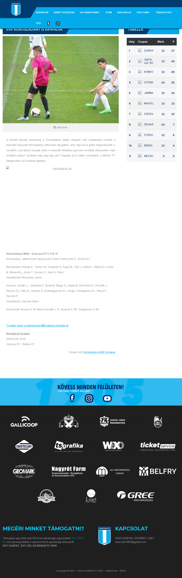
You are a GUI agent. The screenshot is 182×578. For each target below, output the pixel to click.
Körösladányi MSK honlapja (99, 352)
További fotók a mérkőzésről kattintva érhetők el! (37, 325)
